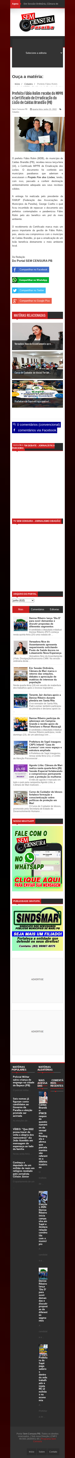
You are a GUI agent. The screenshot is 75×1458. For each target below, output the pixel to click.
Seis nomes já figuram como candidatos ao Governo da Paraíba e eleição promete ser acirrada (22, 1107)
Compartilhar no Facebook (33, 269)
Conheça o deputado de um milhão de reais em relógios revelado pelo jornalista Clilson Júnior (24, 1169)
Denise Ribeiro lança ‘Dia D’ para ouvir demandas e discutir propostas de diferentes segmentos (43, 1301)
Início (31, 1452)
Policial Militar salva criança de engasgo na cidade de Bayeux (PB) (23, 1081)
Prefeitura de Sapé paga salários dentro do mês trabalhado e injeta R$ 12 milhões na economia (43, 1379)
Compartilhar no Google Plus (35, 300)
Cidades (15, 112)
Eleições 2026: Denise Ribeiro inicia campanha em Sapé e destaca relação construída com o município (43, 1224)
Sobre (42, 1452)
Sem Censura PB (31, 1433)
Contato (53, 1452)
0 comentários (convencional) (38, 424)
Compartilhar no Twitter (32, 290)
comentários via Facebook (36, 430)
